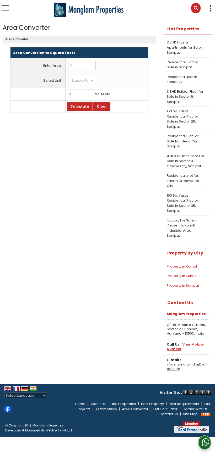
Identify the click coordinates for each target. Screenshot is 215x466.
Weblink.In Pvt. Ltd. (59, 430)
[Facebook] (7, 408)
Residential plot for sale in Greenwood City (183, 180)
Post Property (152, 403)
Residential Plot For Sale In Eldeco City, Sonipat (183, 141)
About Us (98, 403)
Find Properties (123, 403)
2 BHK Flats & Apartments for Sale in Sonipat (186, 47)
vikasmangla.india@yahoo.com (187, 366)
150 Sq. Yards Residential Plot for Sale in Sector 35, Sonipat (182, 203)
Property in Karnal (182, 266)
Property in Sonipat (183, 285)
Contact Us (168, 414)
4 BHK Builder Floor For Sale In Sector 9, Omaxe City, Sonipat (185, 161)
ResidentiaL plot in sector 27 (182, 79)
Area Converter (135, 409)
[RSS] (206, 414)
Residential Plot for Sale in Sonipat (182, 65)
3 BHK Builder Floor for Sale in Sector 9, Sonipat (185, 96)
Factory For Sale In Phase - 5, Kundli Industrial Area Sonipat (182, 228)
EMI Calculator (165, 409)
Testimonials (106, 409)
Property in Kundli (181, 275)
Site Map (190, 414)
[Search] (196, 8)
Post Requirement (184, 403)
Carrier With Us (195, 409)
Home (80, 403)
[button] (185, 346)
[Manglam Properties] (88, 10)
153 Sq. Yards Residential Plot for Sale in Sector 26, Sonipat (182, 119)
